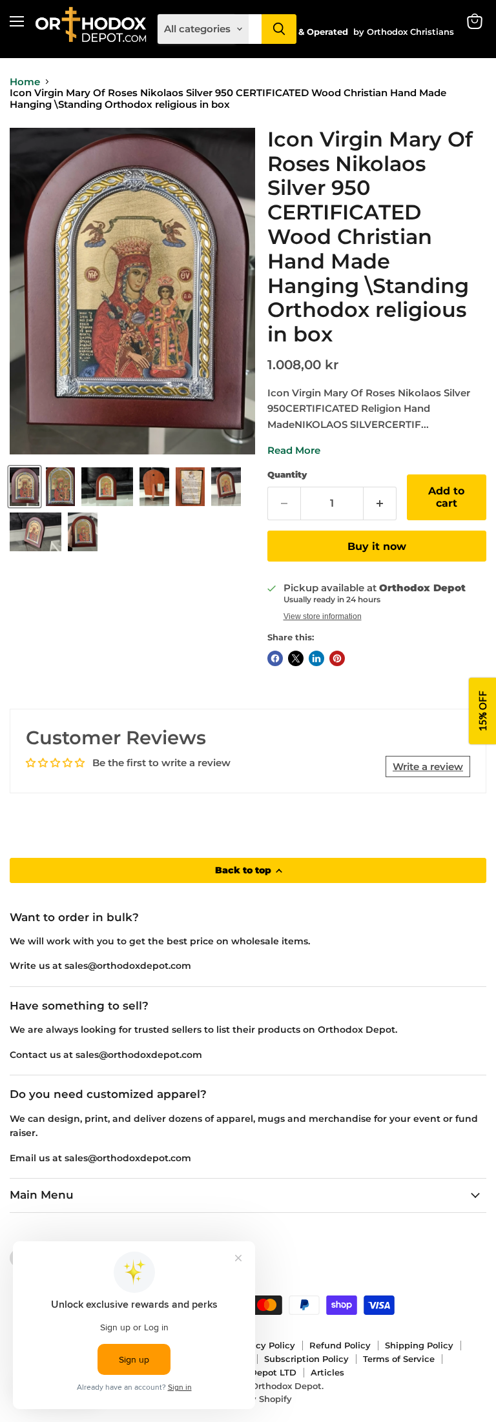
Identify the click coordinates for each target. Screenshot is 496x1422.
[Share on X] (296, 658)
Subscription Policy (306, 1359)
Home (25, 81)
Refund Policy (340, 1345)
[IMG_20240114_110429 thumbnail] (107, 486)
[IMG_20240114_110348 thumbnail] (61, 486)
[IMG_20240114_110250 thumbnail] (35, 532)
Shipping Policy (419, 1345)
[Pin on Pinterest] (337, 658)
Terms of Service (399, 1359)
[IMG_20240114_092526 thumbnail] (190, 486)
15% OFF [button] (482, 711)
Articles (327, 1372)
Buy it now (376, 546)
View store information (323, 616)
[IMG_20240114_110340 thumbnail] (83, 532)
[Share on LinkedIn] (316, 658)
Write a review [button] (428, 766)
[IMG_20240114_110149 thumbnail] (226, 486)
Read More (293, 450)
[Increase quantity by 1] (380, 503)
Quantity (287, 475)
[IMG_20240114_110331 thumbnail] (24, 486)
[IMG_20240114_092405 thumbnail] (154, 486)
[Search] (279, 29)
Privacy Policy (264, 1345)
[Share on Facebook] (275, 658)
